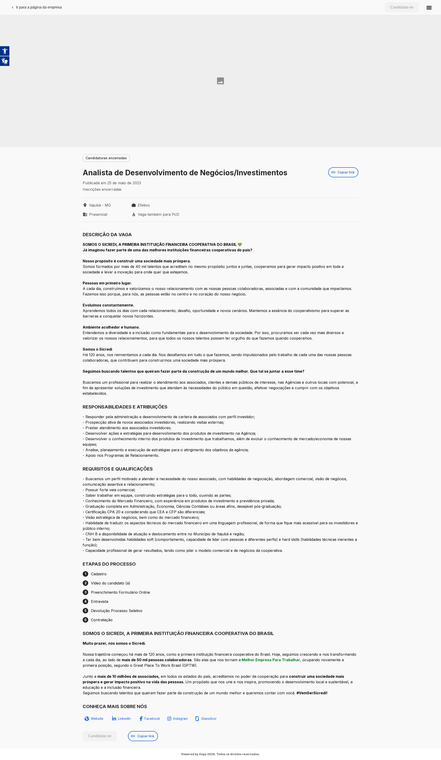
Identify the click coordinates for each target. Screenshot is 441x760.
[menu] (429, 7)
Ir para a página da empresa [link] (39, 7)
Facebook (152, 718)
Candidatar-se (401, 7)
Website (97, 718)
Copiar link (346, 172)
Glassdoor (209, 718)
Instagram (180, 718)
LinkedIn (124, 718)
